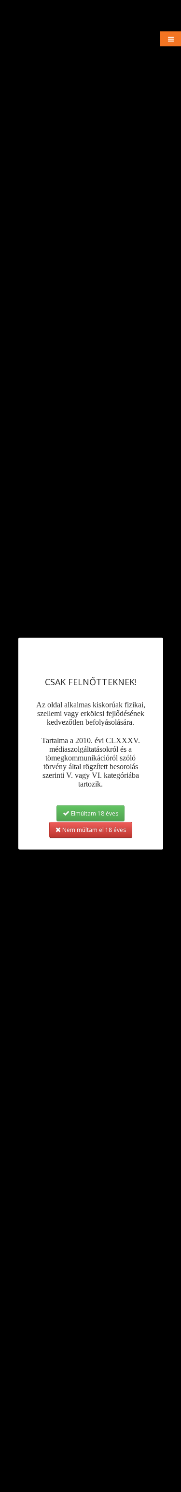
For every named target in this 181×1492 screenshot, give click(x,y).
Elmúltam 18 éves (94, 813)
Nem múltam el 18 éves (93, 830)
